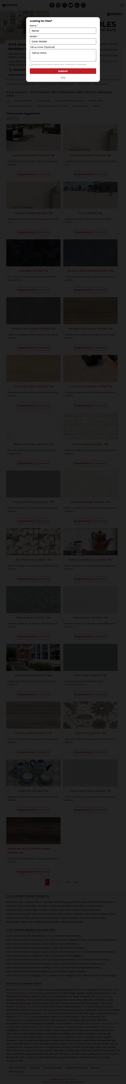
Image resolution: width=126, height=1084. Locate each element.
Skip (63, 77)
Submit (63, 71)
